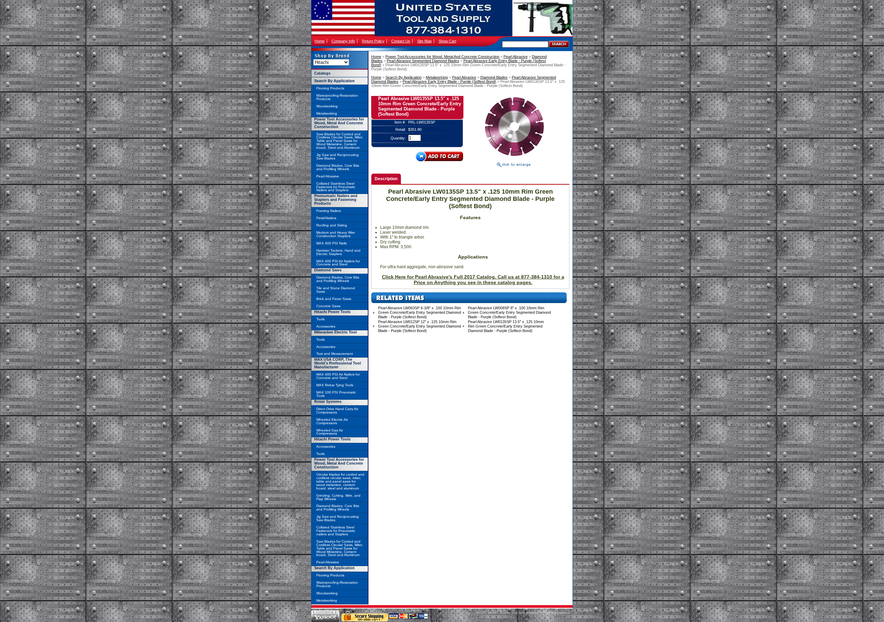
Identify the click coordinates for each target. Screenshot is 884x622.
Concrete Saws (328, 306)
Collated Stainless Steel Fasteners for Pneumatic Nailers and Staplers (335, 187)
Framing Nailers (328, 211)
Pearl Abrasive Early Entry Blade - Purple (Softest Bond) (449, 81)
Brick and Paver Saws (333, 299)
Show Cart (447, 41)
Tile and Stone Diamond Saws (335, 289)
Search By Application (403, 77)
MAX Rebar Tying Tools (334, 385)
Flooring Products (330, 88)
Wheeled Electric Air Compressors (332, 421)
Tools (320, 319)
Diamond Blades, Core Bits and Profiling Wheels (337, 167)
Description (386, 178)
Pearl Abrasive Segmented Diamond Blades (423, 61)
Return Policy (373, 41)
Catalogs (322, 73)
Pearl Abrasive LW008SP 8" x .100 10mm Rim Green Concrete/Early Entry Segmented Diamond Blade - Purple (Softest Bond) (509, 312)
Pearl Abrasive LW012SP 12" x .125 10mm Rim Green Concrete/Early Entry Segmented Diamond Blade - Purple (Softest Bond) (419, 326)
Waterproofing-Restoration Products (337, 97)
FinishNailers (326, 218)
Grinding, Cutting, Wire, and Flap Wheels (338, 497)
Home (320, 41)
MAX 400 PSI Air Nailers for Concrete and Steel (338, 262)
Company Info (343, 41)
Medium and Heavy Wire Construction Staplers (335, 234)
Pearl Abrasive (515, 57)
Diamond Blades (494, 77)
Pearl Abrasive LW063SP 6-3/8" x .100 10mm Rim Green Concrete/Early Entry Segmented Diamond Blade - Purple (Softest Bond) (419, 312)
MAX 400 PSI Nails (331, 243)
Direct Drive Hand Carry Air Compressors (337, 410)
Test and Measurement (334, 354)
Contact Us (400, 41)
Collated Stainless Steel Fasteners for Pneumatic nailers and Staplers (335, 530)
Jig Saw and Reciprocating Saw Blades (337, 156)
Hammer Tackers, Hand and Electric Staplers (338, 252)
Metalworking (437, 77)
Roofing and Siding (331, 225)
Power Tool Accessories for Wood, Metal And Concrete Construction (442, 57)
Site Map (424, 41)
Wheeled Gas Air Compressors (329, 432)
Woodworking (327, 106)
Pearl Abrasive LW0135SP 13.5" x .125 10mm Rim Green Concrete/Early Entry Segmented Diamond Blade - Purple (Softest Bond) (506, 326)
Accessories (325, 326)
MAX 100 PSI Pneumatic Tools (336, 394)
